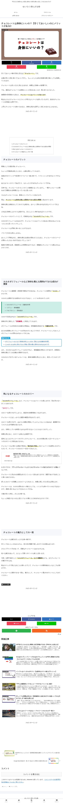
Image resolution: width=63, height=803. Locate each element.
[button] (58, 445)
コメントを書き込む (31, 774)
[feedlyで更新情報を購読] (16, 630)
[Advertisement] (31, 124)
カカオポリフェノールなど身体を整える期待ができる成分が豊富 (32, 146)
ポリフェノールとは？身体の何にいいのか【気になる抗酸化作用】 (27, 341)
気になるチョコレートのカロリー (23, 149)
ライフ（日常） (6, 584)
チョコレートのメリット (20, 144)
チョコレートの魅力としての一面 (23, 152)
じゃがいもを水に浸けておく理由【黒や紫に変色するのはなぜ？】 (27, 344)
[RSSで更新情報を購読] (46, 630)
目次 (29, 140)
